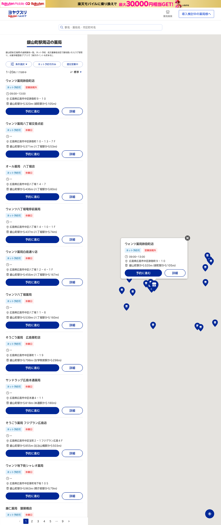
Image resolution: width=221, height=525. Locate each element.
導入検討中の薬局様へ (196, 13)
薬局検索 (167, 16)
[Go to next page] (69, 521)
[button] (44, 92)
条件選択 (20, 64)
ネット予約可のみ (47, 64)
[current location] (209, 513)
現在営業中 (72, 64)
